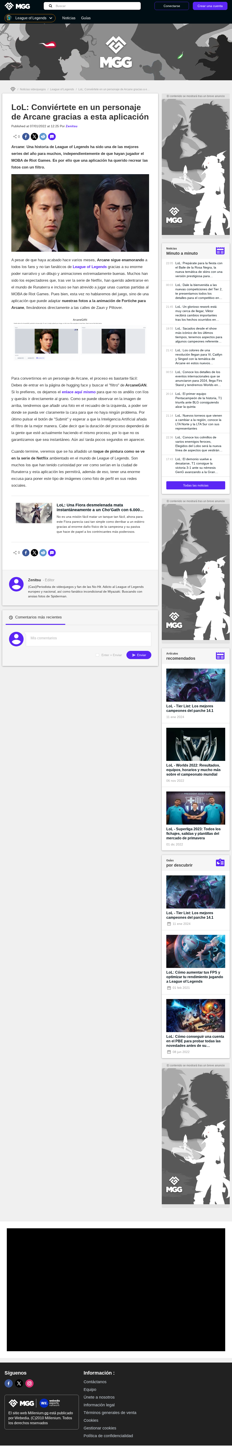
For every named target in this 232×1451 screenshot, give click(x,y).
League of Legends (62, 89)
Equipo (90, 1389)
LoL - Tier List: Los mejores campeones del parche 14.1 (189, 708)
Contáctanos (95, 1382)
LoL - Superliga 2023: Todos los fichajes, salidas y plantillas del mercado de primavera (193, 833)
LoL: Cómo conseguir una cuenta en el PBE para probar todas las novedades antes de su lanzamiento (195, 1041)
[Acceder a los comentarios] (52, 136)
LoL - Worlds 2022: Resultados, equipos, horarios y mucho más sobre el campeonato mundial (193, 769)
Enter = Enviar (112, 655)
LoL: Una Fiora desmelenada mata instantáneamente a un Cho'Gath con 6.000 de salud (98, 507)
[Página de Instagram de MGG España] (29, 1383)
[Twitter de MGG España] (19, 1383)
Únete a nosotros (99, 1397)
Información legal (99, 1405)
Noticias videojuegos (33, 89)
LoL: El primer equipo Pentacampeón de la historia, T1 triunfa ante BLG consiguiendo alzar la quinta (198, 400)
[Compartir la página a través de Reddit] (43, 136)
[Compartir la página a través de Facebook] (25, 136)
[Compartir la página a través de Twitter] (34, 136)
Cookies (91, 1420)
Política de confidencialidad (108, 1436)
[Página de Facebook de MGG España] (9, 1383)
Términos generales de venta (110, 1412)
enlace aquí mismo (79, 392)
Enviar (141, 655)
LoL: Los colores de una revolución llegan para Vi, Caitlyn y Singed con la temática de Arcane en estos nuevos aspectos (198, 356)
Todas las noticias (195, 485)
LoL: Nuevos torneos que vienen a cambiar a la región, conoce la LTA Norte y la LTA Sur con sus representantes (198, 422)
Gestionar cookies (100, 1428)
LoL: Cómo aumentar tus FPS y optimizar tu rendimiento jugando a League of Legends (194, 976)
